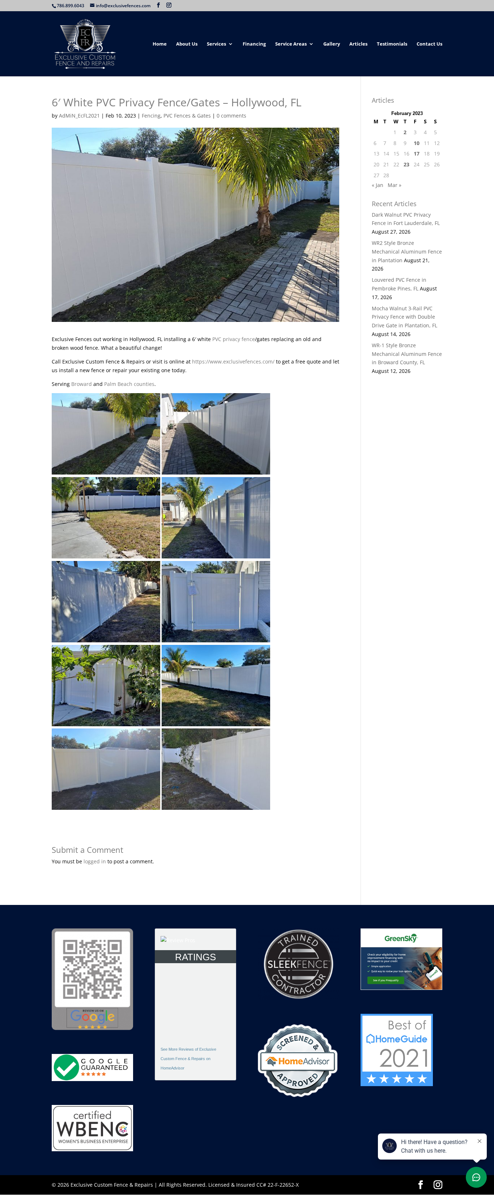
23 (406, 164)
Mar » (394, 185)
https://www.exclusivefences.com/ (233, 361)
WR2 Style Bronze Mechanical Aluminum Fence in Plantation (407, 251)
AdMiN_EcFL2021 (79, 115)
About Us (186, 44)
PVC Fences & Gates (187, 115)
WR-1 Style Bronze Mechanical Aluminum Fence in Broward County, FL (407, 354)
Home (160, 44)
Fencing (151, 115)
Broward (81, 383)
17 (417, 153)
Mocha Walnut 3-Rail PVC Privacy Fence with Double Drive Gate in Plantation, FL (404, 317)
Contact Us (429, 44)
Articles (358, 44)
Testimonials (392, 44)
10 (417, 143)
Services (216, 44)
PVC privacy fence (233, 339)
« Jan (377, 185)
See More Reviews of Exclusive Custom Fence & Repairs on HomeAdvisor (188, 1058)
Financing (254, 44)
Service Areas (291, 44)
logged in (95, 861)
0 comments (231, 115)
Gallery (331, 44)
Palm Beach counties (129, 383)
